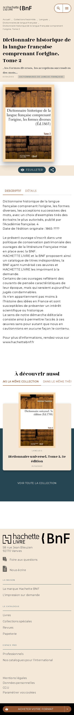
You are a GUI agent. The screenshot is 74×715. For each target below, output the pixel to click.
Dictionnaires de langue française (20, 22)
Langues (43, 19)
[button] (41, 76)
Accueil (6, 19)
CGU (6, 687)
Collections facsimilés (25, 19)
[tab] (13, 191)
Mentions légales (15, 678)
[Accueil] (17, 8)
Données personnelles (19, 683)
